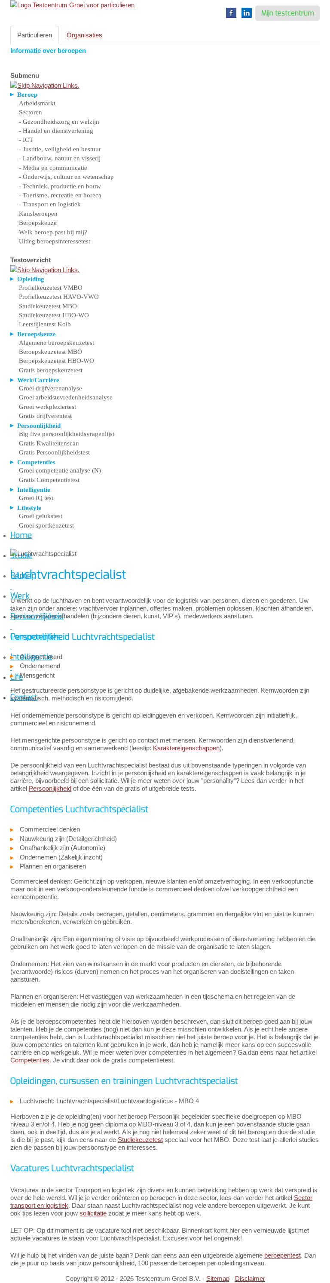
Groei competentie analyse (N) (60, 470)
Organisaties (84, 35)
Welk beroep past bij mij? (53, 232)
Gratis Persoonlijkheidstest (54, 452)
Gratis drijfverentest (45, 415)
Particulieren (34, 35)
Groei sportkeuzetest (46, 525)
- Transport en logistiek (50, 204)
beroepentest (282, 1255)
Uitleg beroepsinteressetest (54, 241)
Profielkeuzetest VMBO (50, 287)
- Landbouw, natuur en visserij (60, 158)
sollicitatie (93, 1213)
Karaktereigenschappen (186, 748)
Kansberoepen (38, 213)
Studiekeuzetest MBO (48, 306)
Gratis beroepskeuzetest (50, 370)
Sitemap (217, 1278)
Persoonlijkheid (50, 788)
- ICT (26, 139)
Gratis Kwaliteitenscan (49, 443)
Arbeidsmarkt (37, 103)
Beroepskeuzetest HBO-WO (56, 360)
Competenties (29, 1060)
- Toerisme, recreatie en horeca (60, 195)
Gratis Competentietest (49, 479)
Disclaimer (250, 1278)
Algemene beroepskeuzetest (56, 342)
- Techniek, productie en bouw (60, 186)
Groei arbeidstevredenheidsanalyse (66, 397)
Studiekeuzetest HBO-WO (54, 315)
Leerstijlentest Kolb (45, 324)
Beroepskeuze (38, 222)
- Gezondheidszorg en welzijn (59, 121)
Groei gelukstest (40, 516)
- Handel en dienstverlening (56, 130)
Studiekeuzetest (140, 1139)
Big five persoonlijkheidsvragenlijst (66, 433)
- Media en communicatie (53, 167)
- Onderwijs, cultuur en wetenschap (66, 176)
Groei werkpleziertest (47, 406)
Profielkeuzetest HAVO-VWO (59, 296)
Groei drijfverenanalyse (50, 388)
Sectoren (30, 112)
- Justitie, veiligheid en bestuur (60, 149)
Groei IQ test (36, 497)
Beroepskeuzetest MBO (50, 351)
